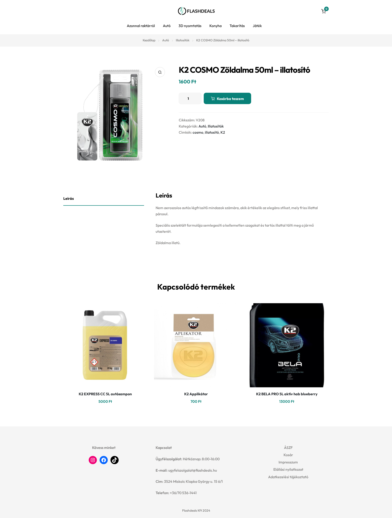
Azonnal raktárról (141, 25)
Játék (257, 25)
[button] (160, 72)
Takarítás (237, 25)
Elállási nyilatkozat (288, 469)
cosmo (198, 132)
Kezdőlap (149, 40)
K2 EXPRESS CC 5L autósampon (105, 394)
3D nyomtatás (190, 25)
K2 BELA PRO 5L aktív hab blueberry (287, 394)
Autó (167, 25)
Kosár (288, 455)
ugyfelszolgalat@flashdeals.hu (192, 470)
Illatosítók (182, 40)
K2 (222, 132)
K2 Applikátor (196, 394)
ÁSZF (288, 447)
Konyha (215, 25)
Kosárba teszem (230, 98)
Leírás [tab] (68, 198)
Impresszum (288, 462)
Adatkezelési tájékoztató (288, 477)
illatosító (212, 132)
